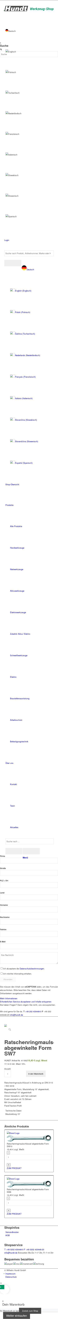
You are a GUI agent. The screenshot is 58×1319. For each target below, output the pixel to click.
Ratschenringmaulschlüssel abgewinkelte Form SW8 (28, 1190)
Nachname (5, 917)
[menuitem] (29, 366)
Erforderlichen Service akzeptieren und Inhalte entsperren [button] (25, 1001)
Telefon (3, 929)
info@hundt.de (16, 1014)
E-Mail (2, 941)
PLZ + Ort (4, 880)
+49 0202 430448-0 (13, 1249)
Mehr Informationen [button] (8, 998)
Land (2, 892)
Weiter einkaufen (16, 1315)
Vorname (4, 905)
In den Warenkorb (35, 1073)
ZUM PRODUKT (14, 1168)
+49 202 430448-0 (33, 1011)
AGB (7, 1235)
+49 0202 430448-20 (34, 1249)
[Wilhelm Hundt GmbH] (29, 10)
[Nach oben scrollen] (1, 1283)
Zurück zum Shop (30, 1310)
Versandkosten (12, 1232)
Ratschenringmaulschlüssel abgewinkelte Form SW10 (28, 1145)
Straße (3, 868)
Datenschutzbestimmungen (32, 968)
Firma (2, 856)
